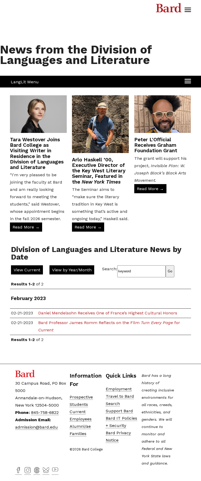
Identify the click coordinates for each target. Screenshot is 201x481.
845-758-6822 (45, 412)
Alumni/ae (80, 426)
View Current (27, 269)
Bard (169, 9)
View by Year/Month (72, 269)
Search (113, 403)
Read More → (26, 227)
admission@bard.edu (36, 427)
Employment (119, 388)
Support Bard (119, 410)
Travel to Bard (120, 396)
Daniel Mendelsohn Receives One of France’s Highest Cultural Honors (107, 312)
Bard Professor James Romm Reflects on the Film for (109, 326)
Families (78, 433)
